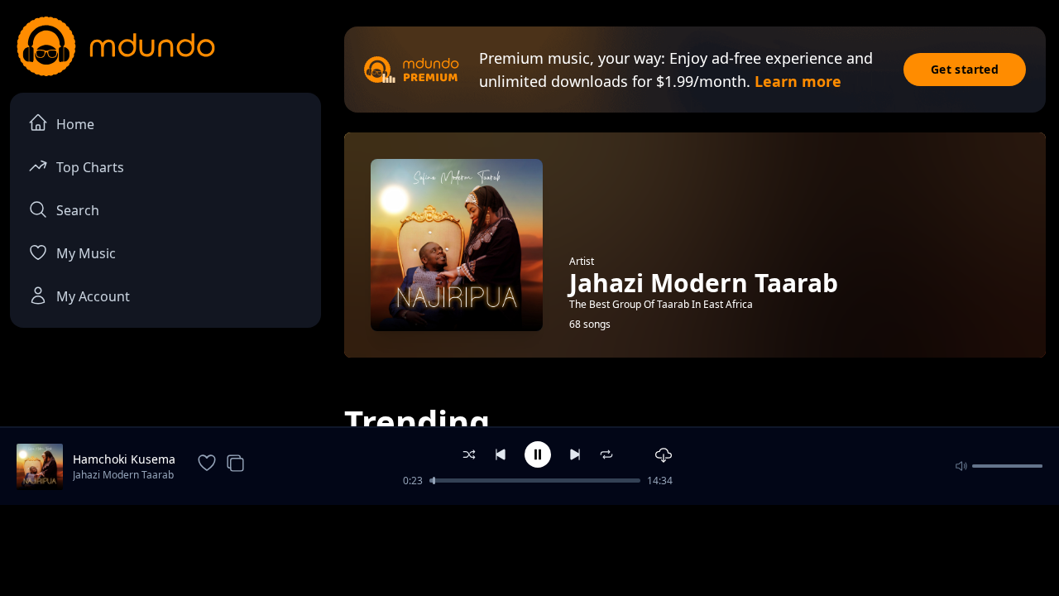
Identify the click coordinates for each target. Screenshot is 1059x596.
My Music (86, 253)
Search (77, 210)
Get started (965, 69)
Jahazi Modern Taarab (123, 475)
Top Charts (90, 167)
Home (75, 124)
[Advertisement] (529, 549)
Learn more (798, 81)
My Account (93, 296)
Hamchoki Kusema (124, 459)
